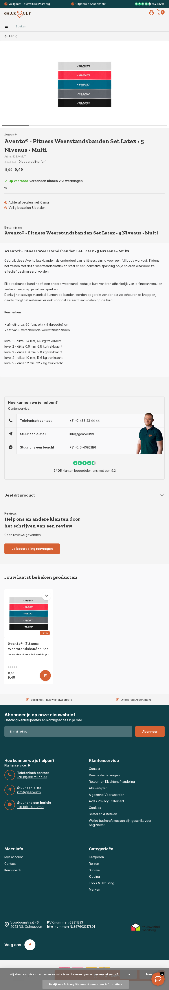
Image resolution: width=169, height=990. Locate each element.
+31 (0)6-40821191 (83, 447)
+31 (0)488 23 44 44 (85, 420)
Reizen (94, 863)
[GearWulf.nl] (17, 14)
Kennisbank (12, 870)
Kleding (94, 876)
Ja (128, 974)
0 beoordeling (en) (33, 161)
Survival (94, 870)
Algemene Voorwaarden (106, 795)
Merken (94, 889)
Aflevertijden (98, 788)
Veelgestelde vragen (104, 775)
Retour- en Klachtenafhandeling (112, 781)
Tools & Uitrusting (101, 883)
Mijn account (13, 857)
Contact (94, 768)
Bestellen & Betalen (103, 814)
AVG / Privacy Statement (106, 801)
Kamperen (96, 857)
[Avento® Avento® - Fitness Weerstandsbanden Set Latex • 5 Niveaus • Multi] (28, 613)
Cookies (95, 808)
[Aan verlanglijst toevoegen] (5, 188)
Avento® (10, 135)
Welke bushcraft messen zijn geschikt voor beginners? (120, 823)
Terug (13, 36)
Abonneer (150, 731)
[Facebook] (29, 944)
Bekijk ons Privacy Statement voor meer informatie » (85, 984)
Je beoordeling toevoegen (32, 548)
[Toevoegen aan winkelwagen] (45, 675)
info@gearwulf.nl (82, 434)
